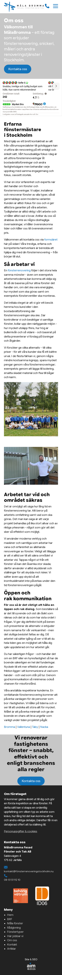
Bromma (9, 727)
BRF (9, 919)
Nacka (44, 727)
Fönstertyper (15, 932)
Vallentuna (23, 727)
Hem (10, 915)
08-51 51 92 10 (12, 879)
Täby (35, 727)
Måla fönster (15, 923)
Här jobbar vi (15, 936)
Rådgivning (14, 927)
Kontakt (12, 944)
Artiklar (11, 948)
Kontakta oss (17, 69)
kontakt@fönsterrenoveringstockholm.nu (29, 871)
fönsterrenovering (19, 270)
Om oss (12, 940)
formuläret (51, 239)
